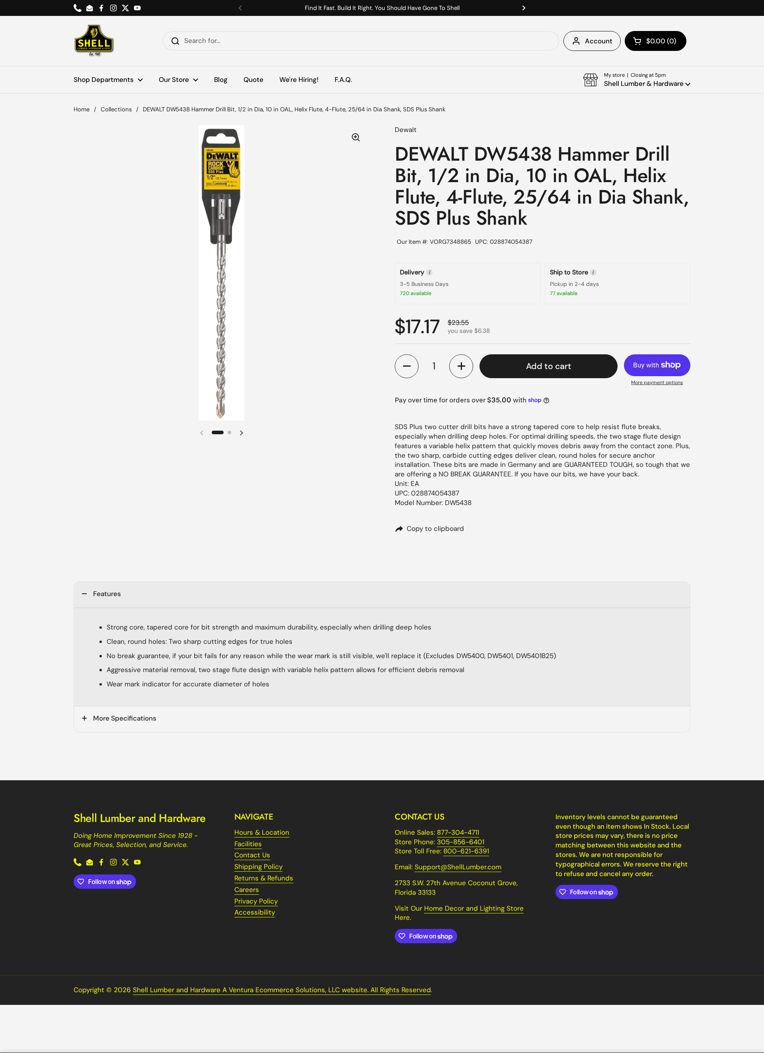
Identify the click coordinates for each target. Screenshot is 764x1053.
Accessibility (254, 912)
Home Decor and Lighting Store (474, 908)
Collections (116, 109)
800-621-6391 (466, 851)
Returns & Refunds (263, 878)
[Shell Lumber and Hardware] (94, 41)
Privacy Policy (256, 901)
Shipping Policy (258, 866)
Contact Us (252, 855)
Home (82, 109)
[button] (655, 41)
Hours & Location (261, 832)
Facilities (248, 843)
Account (598, 41)
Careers (246, 889)
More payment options (657, 382)
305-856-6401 (460, 841)
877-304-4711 (458, 832)
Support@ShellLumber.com (458, 867)
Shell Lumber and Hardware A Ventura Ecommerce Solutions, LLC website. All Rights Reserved (282, 989)
